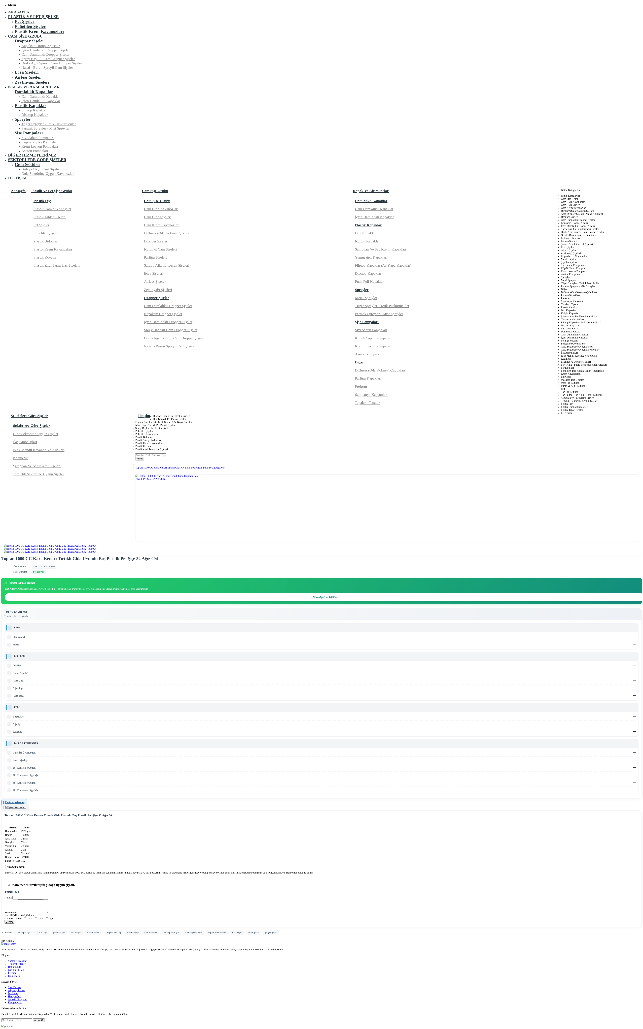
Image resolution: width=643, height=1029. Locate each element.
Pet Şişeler (41, 225)
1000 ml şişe (41, 932)
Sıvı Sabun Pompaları (371, 330)
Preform (361, 386)
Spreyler (362, 290)
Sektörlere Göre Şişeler (31, 425)
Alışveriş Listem (16, 990)
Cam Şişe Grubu (157, 201)
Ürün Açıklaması (14, 802)
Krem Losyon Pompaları (373, 346)
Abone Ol (38, 1020)
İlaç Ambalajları (25, 442)
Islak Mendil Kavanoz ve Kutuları (38, 450)
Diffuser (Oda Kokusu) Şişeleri (167, 233)
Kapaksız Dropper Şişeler (163, 314)
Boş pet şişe (76, 932)
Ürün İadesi (14, 976)
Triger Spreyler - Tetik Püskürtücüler (382, 306)
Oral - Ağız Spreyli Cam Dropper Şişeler (174, 338)
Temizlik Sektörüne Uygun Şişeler (38, 474)
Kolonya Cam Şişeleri (160, 249)
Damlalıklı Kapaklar (371, 201)
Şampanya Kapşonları (371, 394)
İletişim (12, 973)
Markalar (13, 993)
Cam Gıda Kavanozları (161, 209)
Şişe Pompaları (367, 322)
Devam (9, 922)
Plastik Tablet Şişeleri (49, 217)
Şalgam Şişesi (271, 932)
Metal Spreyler (366, 298)
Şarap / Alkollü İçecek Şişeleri (166, 265)
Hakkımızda (14, 966)
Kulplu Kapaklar (367, 241)
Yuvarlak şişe (133, 932)
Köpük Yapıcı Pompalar (372, 338)
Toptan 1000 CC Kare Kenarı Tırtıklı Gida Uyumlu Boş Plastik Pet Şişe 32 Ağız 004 (180, 467)
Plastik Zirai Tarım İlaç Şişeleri (56, 265)
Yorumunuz (11, 912)
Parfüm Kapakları (368, 378)
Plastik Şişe (42, 201)
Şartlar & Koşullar (17, 960)
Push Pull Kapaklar (369, 281)
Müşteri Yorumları (15, 807)
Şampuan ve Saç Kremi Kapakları (380, 249)
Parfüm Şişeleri (155, 257)
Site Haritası (14, 987)
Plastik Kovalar (44, 257)
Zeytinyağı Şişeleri (158, 290)
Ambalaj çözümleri (193, 932)
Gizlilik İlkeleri (16, 970)
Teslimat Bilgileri (17, 963)
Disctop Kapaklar (368, 273)
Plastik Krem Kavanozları (52, 249)
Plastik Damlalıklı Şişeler (52, 209)
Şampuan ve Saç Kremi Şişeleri (37, 466)
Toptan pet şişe (23, 932)
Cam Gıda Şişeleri (157, 217)
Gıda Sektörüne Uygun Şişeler (35, 434)
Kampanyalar (15, 1002)
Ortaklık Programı (17, 999)
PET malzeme (150, 932)
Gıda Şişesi (237, 932)
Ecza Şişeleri (153, 273)
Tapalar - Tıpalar (367, 402)
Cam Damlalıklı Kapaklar (374, 209)
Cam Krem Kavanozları (162, 225)
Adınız (8, 897)
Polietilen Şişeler (46, 233)
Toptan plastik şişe (170, 932)
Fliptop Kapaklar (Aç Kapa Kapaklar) (383, 265)
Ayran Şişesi (253, 932)
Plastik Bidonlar (45, 241)
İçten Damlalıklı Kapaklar (374, 217)
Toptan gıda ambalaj (217, 932)
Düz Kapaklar (365, 233)
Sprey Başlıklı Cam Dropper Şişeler (170, 330)
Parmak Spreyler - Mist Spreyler (379, 314)
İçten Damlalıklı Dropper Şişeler (168, 322)
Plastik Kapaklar (368, 225)
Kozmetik (20, 458)
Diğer (359, 362)
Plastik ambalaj (94, 932)
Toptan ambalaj (114, 932)
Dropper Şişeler (155, 241)
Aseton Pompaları (368, 354)
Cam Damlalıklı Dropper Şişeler (168, 306)
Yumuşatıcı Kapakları (371, 257)
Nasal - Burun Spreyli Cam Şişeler (170, 346)
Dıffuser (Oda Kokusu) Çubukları (380, 370)
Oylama (9, 918)
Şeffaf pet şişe (59, 932)
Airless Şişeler (155, 281)
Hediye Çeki (14, 996)
